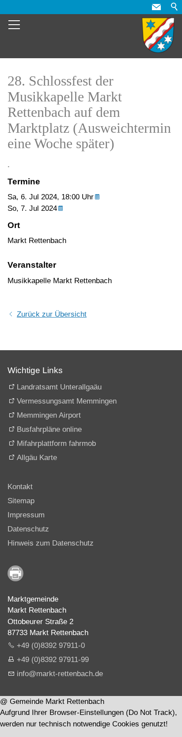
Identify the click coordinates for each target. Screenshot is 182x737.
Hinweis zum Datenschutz (51, 543)
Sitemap (21, 501)
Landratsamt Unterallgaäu (59, 387)
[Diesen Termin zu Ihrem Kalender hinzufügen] (98, 197)
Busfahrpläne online (49, 429)
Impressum (26, 515)
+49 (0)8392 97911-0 (51, 645)
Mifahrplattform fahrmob (56, 443)
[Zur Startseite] (158, 35)
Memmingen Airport (49, 415)
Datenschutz (28, 529)
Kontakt (20, 487)
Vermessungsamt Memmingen (67, 401)
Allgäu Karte (37, 457)
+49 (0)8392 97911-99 (53, 659)
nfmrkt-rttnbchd (59, 674)
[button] (156, 7)
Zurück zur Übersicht (52, 314)
